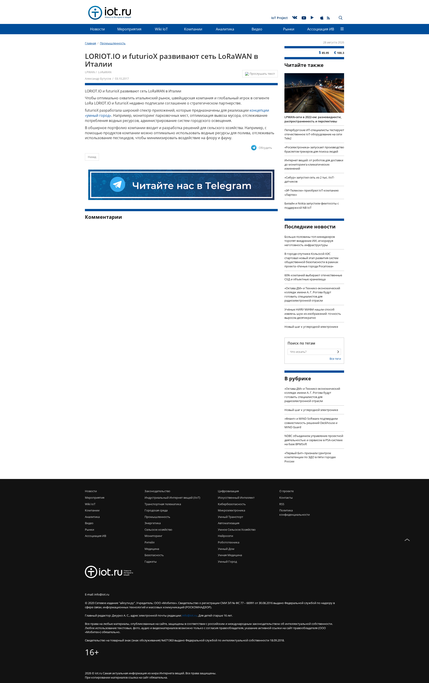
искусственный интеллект (236, 498)
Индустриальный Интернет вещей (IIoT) (172, 498)
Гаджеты (151, 562)
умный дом (226, 549)
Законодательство (157, 491)
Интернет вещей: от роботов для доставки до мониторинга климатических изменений (313, 164)
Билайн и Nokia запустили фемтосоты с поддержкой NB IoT (311, 205)
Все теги (335, 359)
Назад (92, 157)
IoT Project (279, 18)
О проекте (286, 491)
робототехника (228, 542)
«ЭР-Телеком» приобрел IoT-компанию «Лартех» (311, 192)
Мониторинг (153, 536)
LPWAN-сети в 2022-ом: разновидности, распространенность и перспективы (312, 119)
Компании (193, 29)
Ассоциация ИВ (320, 29)
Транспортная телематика (163, 504)
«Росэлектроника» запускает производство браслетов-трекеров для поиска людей (314, 149)
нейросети (225, 536)
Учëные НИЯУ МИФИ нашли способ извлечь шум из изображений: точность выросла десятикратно (312, 313)
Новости (97, 29)
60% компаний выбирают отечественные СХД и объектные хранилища (313, 277)
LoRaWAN (104, 72)
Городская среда (156, 510)
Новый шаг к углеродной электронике (311, 327)
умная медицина (230, 555)
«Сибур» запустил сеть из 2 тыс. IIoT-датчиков (309, 179)
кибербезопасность (232, 504)
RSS (281, 504)
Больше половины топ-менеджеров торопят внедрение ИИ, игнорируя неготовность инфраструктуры (309, 241)
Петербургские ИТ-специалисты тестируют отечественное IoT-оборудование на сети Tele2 (314, 134)
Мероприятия (129, 29)
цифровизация (228, 491)
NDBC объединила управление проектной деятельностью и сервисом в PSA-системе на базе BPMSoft (313, 440)
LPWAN (90, 72)
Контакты (286, 498)
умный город (227, 562)
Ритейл (149, 542)
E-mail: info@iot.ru (97, 594)
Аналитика (225, 29)
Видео (257, 29)
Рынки (288, 29)
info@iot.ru (189, 615)
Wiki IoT (161, 29)
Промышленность (157, 517)
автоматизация (228, 523)
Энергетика (153, 523)
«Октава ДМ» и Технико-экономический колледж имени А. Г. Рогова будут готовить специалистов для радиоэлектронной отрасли (312, 294)
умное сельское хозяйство (237, 530)
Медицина (152, 549)
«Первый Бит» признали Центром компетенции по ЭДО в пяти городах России (310, 457)
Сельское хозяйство (158, 530)
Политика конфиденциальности (293, 512)
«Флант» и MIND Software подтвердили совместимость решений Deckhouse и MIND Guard (311, 423)
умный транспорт (230, 517)
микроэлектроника (231, 510)
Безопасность (154, 555)
